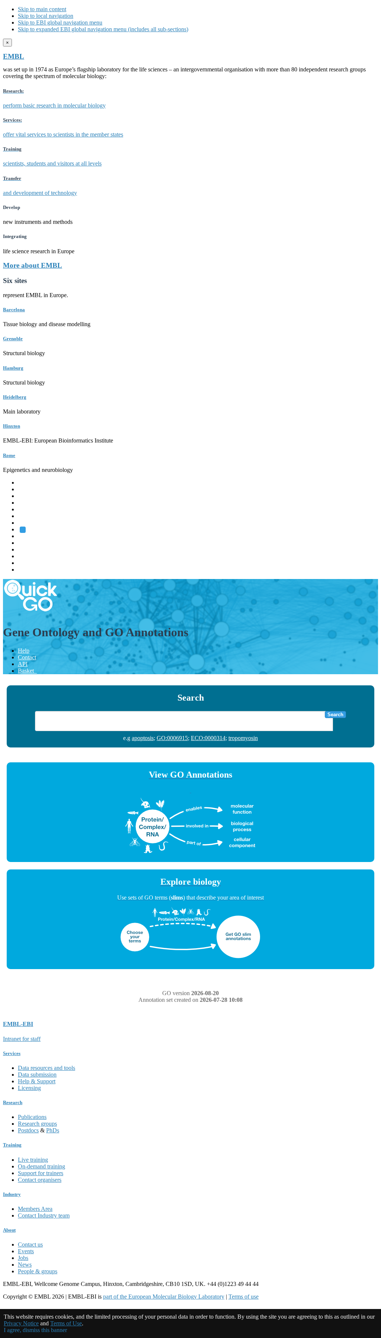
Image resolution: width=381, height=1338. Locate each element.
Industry (12, 1194)
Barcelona (14, 309)
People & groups (37, 1271)
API (23, 664)
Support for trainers (40, 1173)
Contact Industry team (44, 1215)
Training (28, 549)
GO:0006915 (172, 738)
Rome (9, 455)
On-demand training (41, 1166)
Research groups (37, 1123)
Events (26, 1251)
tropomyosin (243, 738)
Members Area (35, 1209)
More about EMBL (32, 265)
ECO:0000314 (208, 738)
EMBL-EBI (32, 569)
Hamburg (13, 368)
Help (23, 650)
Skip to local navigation (45, 16)
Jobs (23, 1258)
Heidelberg (14, 397)
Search (335, 714)
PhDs (52, 1130)
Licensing (29, 1088)
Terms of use (243, 1296)
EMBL (13, 56)
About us (28, 543)
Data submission (37, 1074)
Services (28, 563)
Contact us (30, 1244)
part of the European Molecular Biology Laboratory (163, 1296)
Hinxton (11, 426)
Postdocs (28, 1130)
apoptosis (143, 738)
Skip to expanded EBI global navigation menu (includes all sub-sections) (103, 29)
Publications (32, 1117)
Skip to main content (42, 9)
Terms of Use (66, 1323)
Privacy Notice (21, 1323)
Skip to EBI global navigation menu (60, 22)
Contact (27, 657)
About (9, 1230)
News (25, 1264)
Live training (33, 1160)
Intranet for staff (22, 1039)
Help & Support (36, 1081)
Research (28, 556)
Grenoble (13, 338)
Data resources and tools (46, 1068)
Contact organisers (39, 1180)
